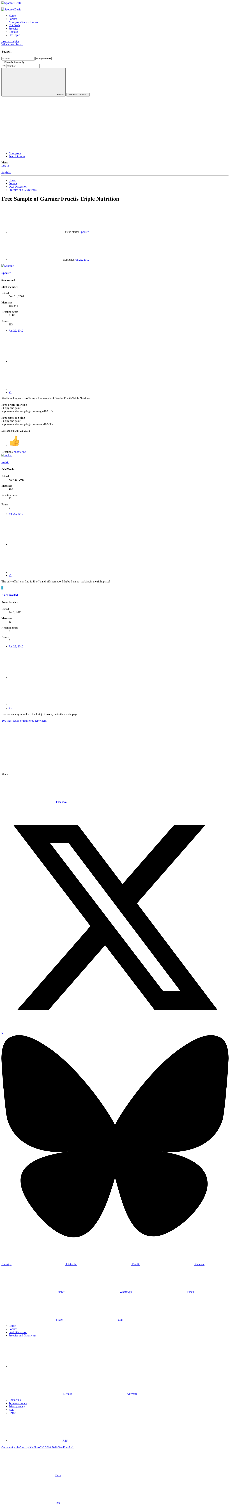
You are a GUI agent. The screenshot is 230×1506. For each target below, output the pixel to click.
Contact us (15, 1399)
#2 (10, 575)
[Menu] (2, 7)
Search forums (29, 22)
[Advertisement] (115, 123)
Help (11, 1409)
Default (67, 1393)
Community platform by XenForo (37, 1447)
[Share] (36, 361)
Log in (5, 165)
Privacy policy (17, 1406)
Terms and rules (18, 1403)
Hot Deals (14, 25)
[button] (36, 1366)
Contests (13, 31)
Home (12, 15)
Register (6, 172)
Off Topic (14, 35)
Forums (13, 18)
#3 (10, 708)
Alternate (131, 1393)
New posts (15, 22)
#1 (10, 392)
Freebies (13, 28)
